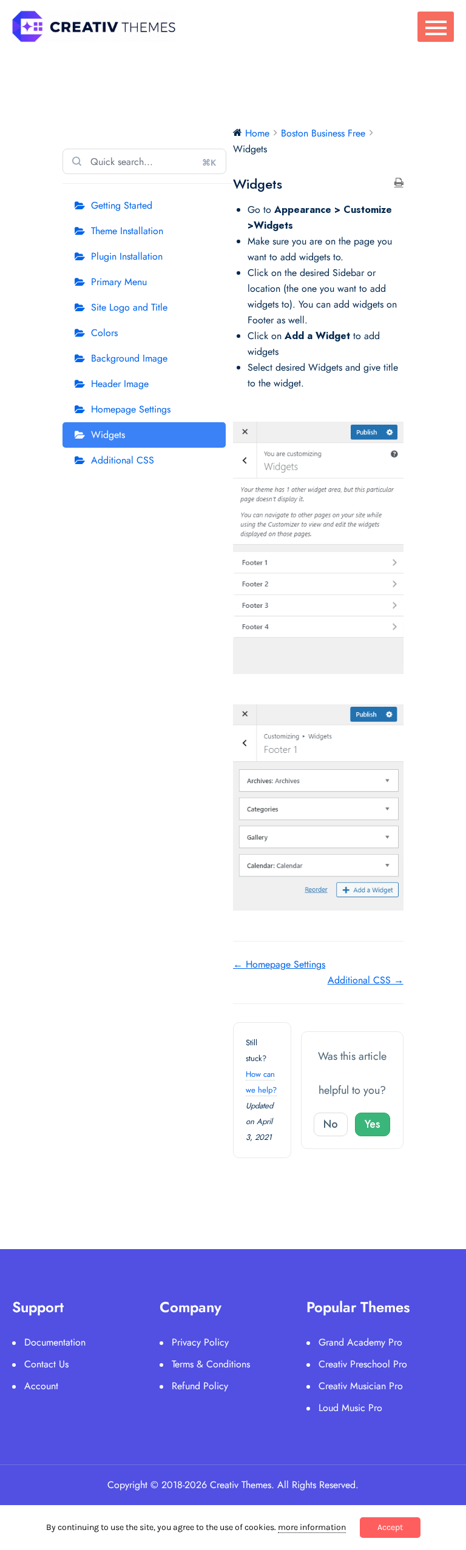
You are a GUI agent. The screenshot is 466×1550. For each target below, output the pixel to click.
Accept (390, 1527)
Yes (372, 1124)
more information (312, 1527)
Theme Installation (127, 231)
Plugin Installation (127, 256)
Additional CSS (122, 460)
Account (41, 1386)
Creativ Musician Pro (361, 1386)
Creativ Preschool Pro (363, 1364)
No (330, 1124)
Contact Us (46, 1364)
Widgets (108, 435)
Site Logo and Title (129, 307)
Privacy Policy (200, 1342)
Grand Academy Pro (360, 1342)
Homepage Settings (131, 409)
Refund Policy (200, 1386)
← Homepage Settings (279, 964)
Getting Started (121, 205)
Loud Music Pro (350, 1408)
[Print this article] (399, 183)
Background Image (129, 358)
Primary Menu (119, 282)
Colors (104, 333)
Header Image (120, 384)
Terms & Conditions (211, 1364)
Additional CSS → (366, 980)
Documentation (55, 1342)
